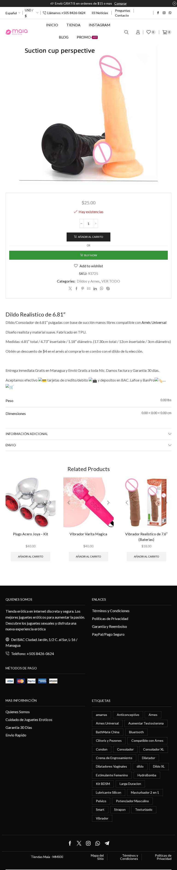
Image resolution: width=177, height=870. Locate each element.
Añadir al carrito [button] (30, 556)
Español (11, 13)
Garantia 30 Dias (19, 727)
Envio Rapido (16, 735)
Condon (101, 749)
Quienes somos (19, 599)
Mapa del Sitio (97, 857)
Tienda (73, 25)
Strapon (120, 809)
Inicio (52, 25)
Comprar (120, 3)
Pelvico (101, 801)
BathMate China (107, 732)
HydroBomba (147, 775)
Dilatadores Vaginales (111, 766)
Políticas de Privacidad (110, 618)
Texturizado (143, 809)
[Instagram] (164, 13)
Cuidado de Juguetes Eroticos (29, 719)
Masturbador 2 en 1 (145, 792)
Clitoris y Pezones (109, 740)
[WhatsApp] (170, 13)
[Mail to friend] (88, 289)
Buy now (90, 255)
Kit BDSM (103, 784)
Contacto (122, 15)
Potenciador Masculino (132, 801)
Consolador (125, 749)
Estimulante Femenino (112, 775)
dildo (140, 766)
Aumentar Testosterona (146, 723)
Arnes (153, 715)
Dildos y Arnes (88, 281)
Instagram (99, 25)
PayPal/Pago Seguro (108, 634)
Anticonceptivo (128, 715)
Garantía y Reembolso (109, 626)
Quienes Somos (18, 711)
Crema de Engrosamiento (114, 758)
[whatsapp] (101, 289)
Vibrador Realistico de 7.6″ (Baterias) (146, 537)
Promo (87, 37)
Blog (63, 37)
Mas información (21, 700)
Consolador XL (153, 749)
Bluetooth (136, 732)
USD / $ (29, 13)
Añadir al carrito (90, 236)
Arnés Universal (154, 322)
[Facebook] (158, 13)
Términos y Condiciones (111, 610)
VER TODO (110, 281)
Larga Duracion (130, 784)
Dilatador (148, 758)
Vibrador (102, 818)
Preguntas (122, 10)
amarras (101, 715)
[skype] (107, 289)
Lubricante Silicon (108, 792)
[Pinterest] (82, 289)
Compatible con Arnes (147, 740)
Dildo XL (159, 766)
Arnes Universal (107, 723)
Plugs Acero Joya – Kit (30, 534)
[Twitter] (70, 289)
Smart (100, 809)
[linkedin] (95, 289)
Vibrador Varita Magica (88, 534)
